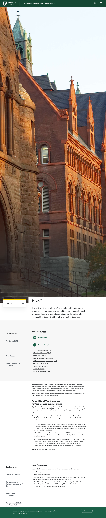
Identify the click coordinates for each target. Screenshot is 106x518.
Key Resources (11, 333)
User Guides (10, 356)
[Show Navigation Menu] (101, 3)
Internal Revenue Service (40, 366)
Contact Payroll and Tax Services (13, 364)
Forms (8, 348)
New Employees (11, 467)
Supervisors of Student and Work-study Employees (14, 505)
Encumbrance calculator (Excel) (43, 358)
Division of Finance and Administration (39, 3)
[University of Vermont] (9, 5)
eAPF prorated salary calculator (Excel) (45, 361)
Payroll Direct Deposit (40, 355)
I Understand (87, 511)
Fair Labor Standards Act (41, 363)
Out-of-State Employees (10, 494)
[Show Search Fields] (95, 3)
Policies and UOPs (12, 341)
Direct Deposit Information (41, 474)
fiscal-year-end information (46, 449)
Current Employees (13, 475)
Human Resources (38, 369)
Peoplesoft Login (43, 345)
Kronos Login (42, 337)
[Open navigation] (23, 303)
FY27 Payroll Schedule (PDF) (42, 350)
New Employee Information (41, 472)
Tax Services (39, 393)
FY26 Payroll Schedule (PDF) (42, 353)
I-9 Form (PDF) (37, 486)
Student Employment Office (41, 371)
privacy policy (23, 513)
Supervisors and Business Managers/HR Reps (14, 484)
